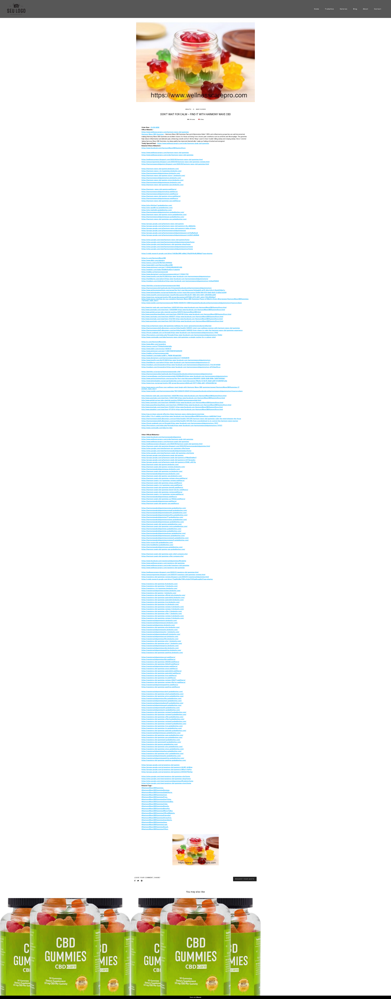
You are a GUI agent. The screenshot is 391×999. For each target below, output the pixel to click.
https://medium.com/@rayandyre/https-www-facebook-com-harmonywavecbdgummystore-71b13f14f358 (181, 315)
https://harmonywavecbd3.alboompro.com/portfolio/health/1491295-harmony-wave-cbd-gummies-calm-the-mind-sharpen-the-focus (191, 369)
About (365, 9)
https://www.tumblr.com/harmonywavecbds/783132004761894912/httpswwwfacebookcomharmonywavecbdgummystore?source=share (192, 341)
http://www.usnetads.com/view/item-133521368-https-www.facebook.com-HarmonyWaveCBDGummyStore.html (183, 348)
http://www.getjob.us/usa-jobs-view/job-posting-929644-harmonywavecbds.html (171, 350)
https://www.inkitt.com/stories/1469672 (156, 299)
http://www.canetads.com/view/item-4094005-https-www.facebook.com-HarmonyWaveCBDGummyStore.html (182, 353)
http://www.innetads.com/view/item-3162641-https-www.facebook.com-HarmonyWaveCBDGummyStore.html (182, 357)
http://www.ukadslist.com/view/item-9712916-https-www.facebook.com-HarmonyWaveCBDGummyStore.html (182, 360)
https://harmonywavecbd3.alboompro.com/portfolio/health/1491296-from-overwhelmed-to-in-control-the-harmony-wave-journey (190, 371)
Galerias (343, 9)
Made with (195, 997)
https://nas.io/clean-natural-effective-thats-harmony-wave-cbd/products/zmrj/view (173, 364)
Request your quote (244, 829)
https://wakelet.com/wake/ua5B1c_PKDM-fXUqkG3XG (161, 306)
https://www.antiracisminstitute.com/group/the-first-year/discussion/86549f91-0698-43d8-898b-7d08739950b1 (183, 329)
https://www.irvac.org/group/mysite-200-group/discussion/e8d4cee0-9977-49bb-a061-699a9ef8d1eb (179, 333)
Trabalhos (329, 9)
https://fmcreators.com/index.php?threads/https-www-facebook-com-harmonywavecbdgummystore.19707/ (182, 376)
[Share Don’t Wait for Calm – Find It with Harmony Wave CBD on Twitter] (138, 831)
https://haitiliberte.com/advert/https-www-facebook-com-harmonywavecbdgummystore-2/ (176, 313)
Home (316, 9)
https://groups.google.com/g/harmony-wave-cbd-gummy (163, 174)
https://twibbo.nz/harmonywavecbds (155, 303)
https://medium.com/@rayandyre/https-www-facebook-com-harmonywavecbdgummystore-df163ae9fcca (181, 317)
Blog (355, 9)
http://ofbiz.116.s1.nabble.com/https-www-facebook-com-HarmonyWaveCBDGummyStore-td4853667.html (181, 366)
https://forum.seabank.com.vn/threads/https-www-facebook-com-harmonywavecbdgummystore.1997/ (180, 373)
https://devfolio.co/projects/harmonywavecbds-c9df (161, 322)
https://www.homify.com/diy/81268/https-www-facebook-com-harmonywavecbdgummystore (176, 310)
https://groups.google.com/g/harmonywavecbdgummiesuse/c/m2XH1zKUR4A (170, 185)
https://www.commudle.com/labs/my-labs (157, 378)
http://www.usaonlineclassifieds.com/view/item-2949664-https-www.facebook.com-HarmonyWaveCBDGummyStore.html (186, 355)
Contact (377, 9)
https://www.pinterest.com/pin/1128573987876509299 (162, 301)
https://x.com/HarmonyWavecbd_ (154, 292)
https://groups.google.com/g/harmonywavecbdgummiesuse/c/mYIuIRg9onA (170, 183)
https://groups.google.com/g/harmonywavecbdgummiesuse (164, 181)
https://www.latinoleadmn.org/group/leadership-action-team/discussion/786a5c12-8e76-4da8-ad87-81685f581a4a (184, 331)
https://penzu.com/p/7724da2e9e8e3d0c (157, 296)
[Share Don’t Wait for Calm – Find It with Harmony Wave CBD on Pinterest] (141, 831)
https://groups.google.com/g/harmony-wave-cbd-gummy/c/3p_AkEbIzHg (168, 176)
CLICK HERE (154, 77)
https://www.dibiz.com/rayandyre (154, 294)
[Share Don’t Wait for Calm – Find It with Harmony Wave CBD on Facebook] (134, 831)
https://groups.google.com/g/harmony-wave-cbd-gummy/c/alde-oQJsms (169, 178)
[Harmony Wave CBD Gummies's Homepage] (18, 9)
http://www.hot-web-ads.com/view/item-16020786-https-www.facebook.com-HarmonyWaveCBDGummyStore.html (184, 346)
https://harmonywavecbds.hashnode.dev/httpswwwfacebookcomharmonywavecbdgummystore (177, 324)
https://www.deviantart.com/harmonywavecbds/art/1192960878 (165, 308)
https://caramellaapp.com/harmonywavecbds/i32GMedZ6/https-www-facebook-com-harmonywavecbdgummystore (185, 326)
